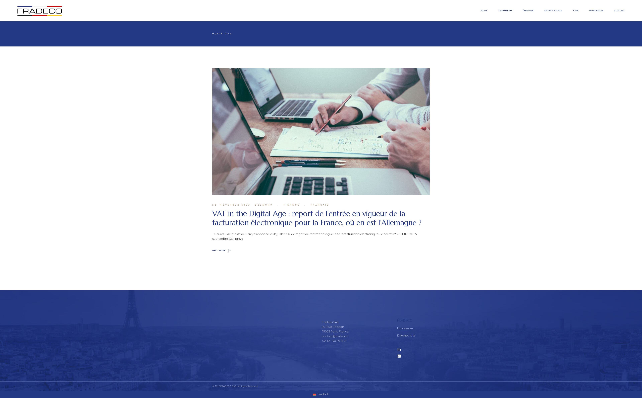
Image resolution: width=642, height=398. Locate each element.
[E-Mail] (399, 351)
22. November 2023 (231, 205)
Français (320, 205)
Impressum (405, 328)
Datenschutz (406, 335)
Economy (264, 205)
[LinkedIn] (399, 357)
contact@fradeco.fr (335, 336)
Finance (292, 205)
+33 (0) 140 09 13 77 (334, 341)
